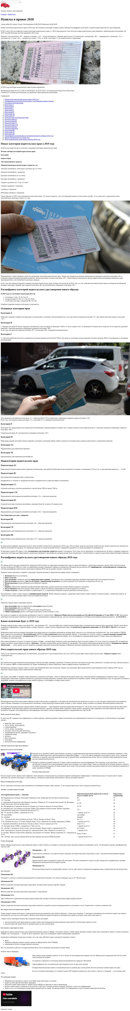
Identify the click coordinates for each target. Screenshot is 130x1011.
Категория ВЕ (10, 130)
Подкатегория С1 (11, 123)
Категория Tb (9, 116)
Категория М (9, 112)
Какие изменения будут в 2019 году (17, 137)
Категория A (9, 105)
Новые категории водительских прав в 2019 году (22, 99)
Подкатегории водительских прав (16, 117)
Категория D (9, 110)
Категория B (9, 106)
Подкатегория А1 (11, 119)
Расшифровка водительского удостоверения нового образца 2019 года (29, 136)
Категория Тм (10, 114)
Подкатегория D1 (11, 127)
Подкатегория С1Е (11, 125)
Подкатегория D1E (11, 128)
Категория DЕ (10, 134)
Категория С (9, 108)
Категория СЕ (10, 132)
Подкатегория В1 (11, 121)
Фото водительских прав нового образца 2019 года (22, 139)
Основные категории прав (14, 103)
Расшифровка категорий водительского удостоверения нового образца (29, 101)
